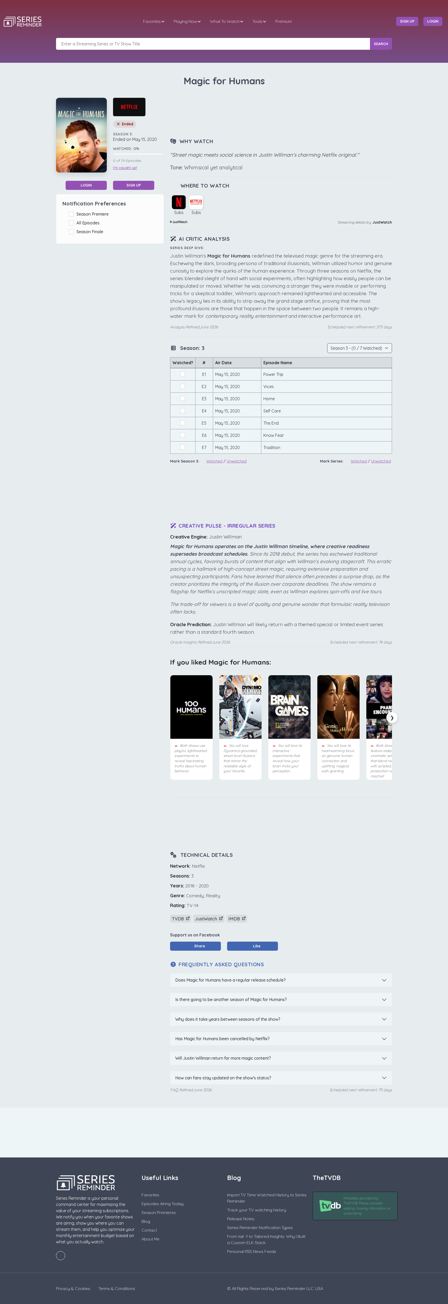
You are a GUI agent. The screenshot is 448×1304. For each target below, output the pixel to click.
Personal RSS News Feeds (251, 1251)
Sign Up (134, 185)
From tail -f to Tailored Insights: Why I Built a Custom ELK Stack (266, 1239)
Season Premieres (159, 1212)
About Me (150, 1238)
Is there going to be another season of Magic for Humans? (231, 999)
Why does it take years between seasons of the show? (227, 1019)
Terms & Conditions (117, 1288)
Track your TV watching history (256, 1209)
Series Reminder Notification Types (260, 1227)
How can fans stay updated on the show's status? (223, 1077)
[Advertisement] (281, 112)
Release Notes (240, 1218)
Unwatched (237, 461)
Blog (146, 1221)
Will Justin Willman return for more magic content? (223, 1058)
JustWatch (382, 222)
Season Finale (90, 231)
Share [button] (199, 946)
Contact (149, 1230)
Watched (214, 461)
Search (381, 44)
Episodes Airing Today (163, 1203)
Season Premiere (93, 214)
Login (86, 185)
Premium (283, 21)
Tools (257, 21)
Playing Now (185, 21)
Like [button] (256, 946)
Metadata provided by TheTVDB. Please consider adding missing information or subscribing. (367, 1206)
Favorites (152, 21)
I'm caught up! (125, 167)
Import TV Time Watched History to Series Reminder (266, 1198)
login (432, 21)
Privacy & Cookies (73, 1288)
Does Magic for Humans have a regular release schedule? (230, 980)
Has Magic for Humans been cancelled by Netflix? (222, 1038)
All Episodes (89, 222)
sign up (407, 21)
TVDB (178, 918)
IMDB (234, 918)
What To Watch (225, 21)
